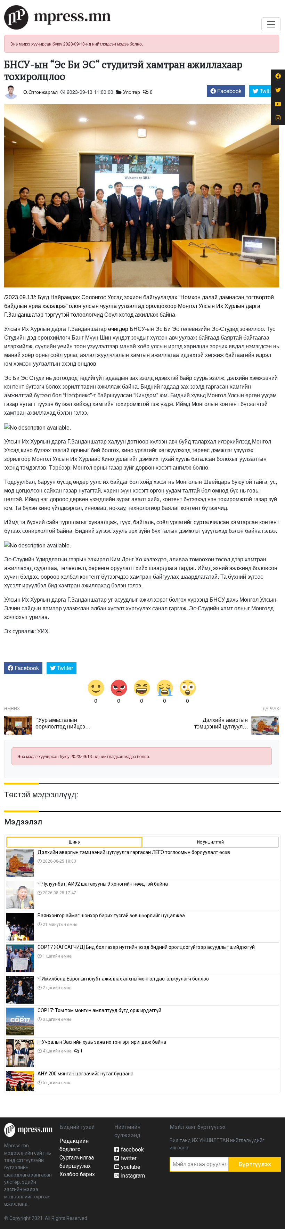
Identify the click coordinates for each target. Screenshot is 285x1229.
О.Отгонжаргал (40, 91)
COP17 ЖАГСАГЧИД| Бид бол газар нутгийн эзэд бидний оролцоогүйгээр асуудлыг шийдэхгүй (146, 947)
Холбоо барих (77, 1174)
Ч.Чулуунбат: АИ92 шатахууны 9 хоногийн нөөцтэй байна (103, 884)
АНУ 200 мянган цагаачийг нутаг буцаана (85, 1073)
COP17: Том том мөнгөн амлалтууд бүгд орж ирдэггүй (99, 1010)
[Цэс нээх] (271, 24)
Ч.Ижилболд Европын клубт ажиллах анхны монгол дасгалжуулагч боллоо (123, 979)
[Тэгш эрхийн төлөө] (28, 1129)
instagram (133, 1175)
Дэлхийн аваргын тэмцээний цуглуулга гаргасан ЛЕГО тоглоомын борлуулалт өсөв (134, 852)
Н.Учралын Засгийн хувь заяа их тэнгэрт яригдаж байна (102, 1042)
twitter (129, 1158)
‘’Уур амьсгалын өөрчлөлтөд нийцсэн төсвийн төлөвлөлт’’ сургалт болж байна (61, 730)
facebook (132, 1149)
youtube (130, 1167)
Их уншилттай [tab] (210, 842)
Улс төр (131, 91)
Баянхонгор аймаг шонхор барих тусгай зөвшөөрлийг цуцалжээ (111, 915)
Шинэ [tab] (74, 842)
